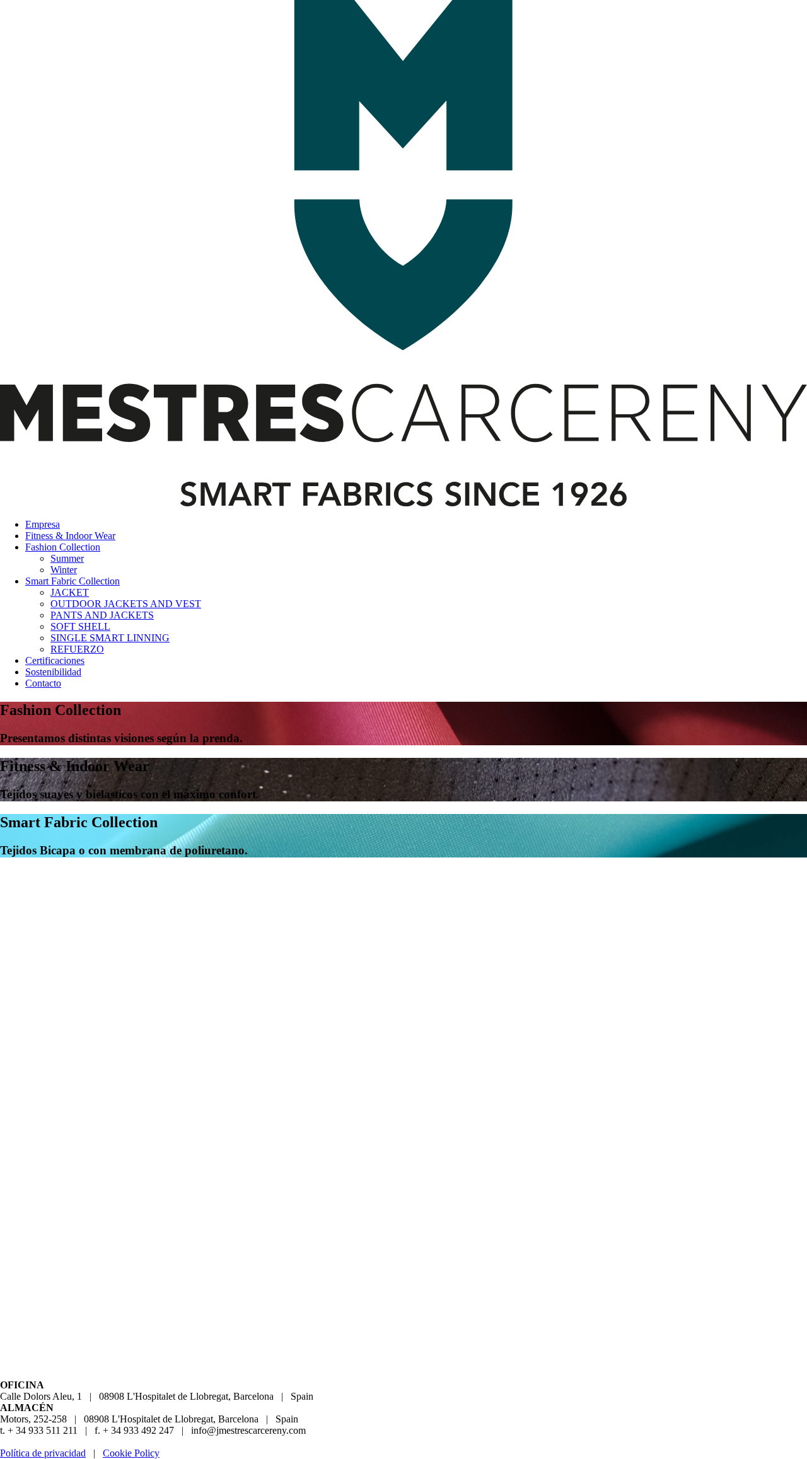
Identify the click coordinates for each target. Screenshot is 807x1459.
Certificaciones (54, 660)
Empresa (42, 524)
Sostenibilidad (53, 671)
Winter (63, 569)
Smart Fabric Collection (72, 581)
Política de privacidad (43, 1453)
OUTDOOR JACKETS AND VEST (125, 603)
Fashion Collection (62, 547)
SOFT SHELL (80, 626)
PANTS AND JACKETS (102, 615)
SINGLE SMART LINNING (110, 637)
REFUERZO (77, 649)
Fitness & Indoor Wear (70, 535)
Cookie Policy (131, 1453)
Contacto (43, 683)
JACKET (69, 592)
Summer (67, 558)
